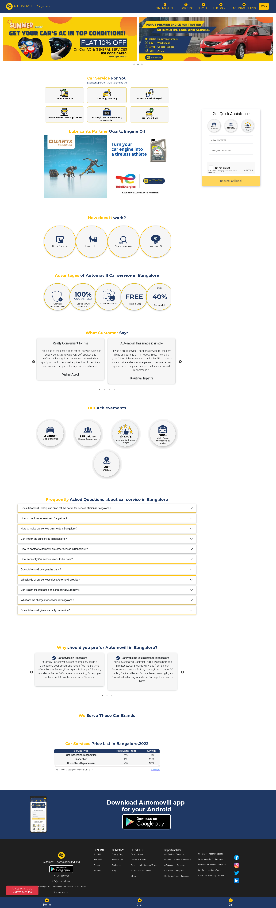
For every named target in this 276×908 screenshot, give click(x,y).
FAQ (114, 871)
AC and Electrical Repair (141, 871)
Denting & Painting (138, 860)
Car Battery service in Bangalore (211, 870)
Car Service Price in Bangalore (176, 876)
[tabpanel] (59, 242)
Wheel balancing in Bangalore (210, 859)
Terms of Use (117, 860)
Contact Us (116, 865)
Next (180, 361)
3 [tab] (109, 389)
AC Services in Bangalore (174, 865)
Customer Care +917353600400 (23, 890)
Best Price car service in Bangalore (212, 865)
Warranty (97, 871)
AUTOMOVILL (23, 6)
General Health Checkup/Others (144, 865)
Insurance (98, 860)
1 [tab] (107, 263)
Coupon (97, 865)
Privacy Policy (117, 854)
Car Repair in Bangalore (174, 871)
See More (155, 769)
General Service (137, 854)
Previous (33, 361)
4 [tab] (114, 389)
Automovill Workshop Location (211, 875)
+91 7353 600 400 (61, 876)
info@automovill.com (61, 881)
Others (133, 876)
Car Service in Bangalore (174, 854)
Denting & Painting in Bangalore (177, 860)
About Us (98, 854)
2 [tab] (104, 389)
